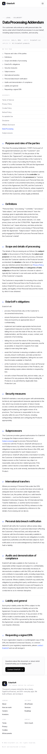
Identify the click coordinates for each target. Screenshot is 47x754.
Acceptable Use (7, 116)
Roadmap (28, 711)
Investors (5, 714)
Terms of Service (8, 100)
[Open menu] (42, 3)
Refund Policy (7, 112)
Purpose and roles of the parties (14, 53)
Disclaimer (5, 120)
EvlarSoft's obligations (11, 64)
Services (28, 707)
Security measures (9, 68)
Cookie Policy (7, 108)
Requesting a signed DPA (11, 89)
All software (29, 704)
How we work (6, 707)
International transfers (10, 75)
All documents (7, 733)
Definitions (7, 57)
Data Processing (7, 129)
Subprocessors (8, 71)
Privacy (4, 726)
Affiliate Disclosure (8, 125)
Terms (4, 723)
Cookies (5, 730)
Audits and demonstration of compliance (17, 82)
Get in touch (29, 723)
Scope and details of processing (14, 61)
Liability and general (10, 86)
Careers (5, 711)
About (4, 704)
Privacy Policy (7, 104)
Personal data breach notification (14, 79)
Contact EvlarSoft (15, 669)
